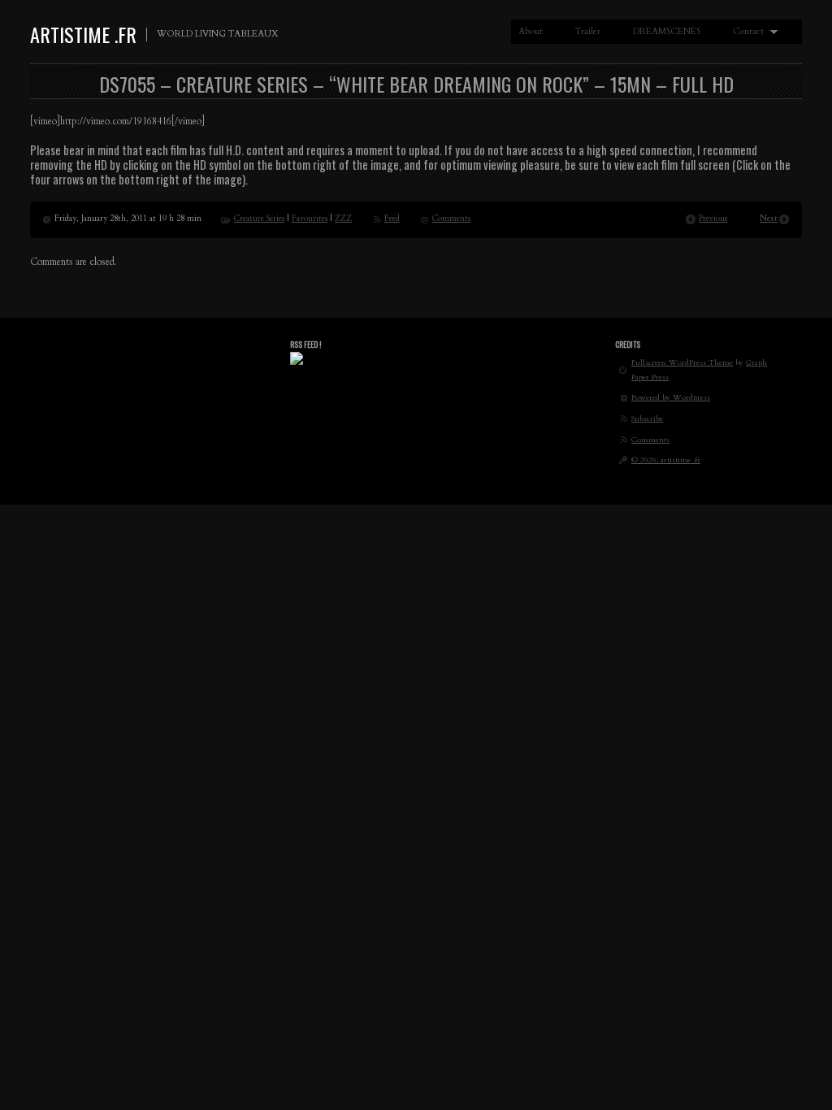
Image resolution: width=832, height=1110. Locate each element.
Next (769, 218)
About (530, 31)
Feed (392, 218)
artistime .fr (83, 34)
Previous (713, 218)
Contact (745, 31)
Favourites (309, 218)
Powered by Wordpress (670, 397)
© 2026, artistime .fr (665, 459)
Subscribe (647, 418)
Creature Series (259, 218)
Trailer (587, 31)
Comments (451, 218)
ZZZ (343, 218)
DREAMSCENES (666, 31)
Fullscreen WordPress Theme (682, 362)
